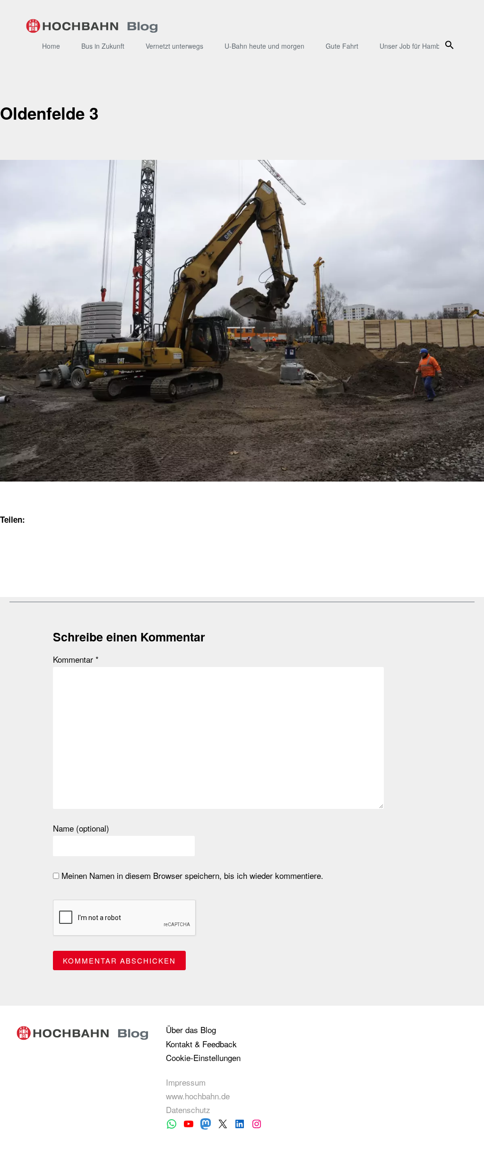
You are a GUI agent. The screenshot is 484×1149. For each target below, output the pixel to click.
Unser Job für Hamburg (415, 46)
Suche (451, 44)
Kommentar (76, 659)
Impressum (186, 1082)
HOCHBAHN (92, 26)
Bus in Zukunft (102, 46)
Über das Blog (191, 1029)
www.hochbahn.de (198, 1096)
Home (51, 46)
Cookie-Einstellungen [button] (203, 1057)
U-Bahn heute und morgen (264, 46)
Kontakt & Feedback (201, 1044)
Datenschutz (188, 1109)
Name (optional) (81, 828)
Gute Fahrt (342, 46)
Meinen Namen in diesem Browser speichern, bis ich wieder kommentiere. (191, 875)
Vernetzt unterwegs (174, 46)
